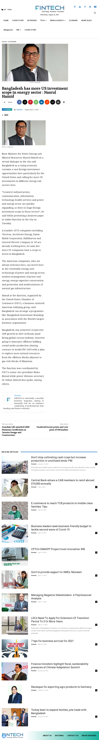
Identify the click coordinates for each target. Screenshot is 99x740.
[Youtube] (95, 7)
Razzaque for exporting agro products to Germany (61, 686)
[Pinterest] (85, 7)
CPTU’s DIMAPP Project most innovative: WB (58, 549)
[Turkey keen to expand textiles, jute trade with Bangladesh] (15, 717)
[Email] (52, 102)
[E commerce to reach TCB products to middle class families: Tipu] (15, 511)
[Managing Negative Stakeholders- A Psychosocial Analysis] (15, 602)
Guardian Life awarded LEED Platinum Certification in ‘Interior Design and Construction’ (16, 431)
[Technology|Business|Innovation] (49, 9)
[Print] (58, 102)
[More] (63, 102)
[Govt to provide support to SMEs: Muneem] (15, 579)
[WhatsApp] (36, 102)
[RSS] (90, 7)
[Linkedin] (80, 7)
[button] (95, 13)
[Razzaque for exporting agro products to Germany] (15, 694)
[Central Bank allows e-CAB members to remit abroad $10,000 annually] (15, 488)
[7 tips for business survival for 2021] (15, 648)
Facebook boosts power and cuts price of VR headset (52, 428)
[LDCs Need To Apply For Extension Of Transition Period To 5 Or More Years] (15, 625)
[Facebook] (75, 7)
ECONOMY (12, 41)
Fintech (19, 109)
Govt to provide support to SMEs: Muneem (56, 572)
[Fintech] (8, 399)
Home (4, 41)
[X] (24, 102)
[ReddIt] (47, 102)
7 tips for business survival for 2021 (52, 640)
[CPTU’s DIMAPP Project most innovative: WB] (15, 557)
